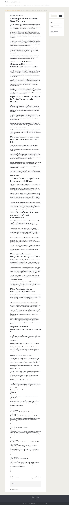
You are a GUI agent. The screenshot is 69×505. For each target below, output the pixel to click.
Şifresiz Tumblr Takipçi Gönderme (42, 5)
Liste (7, 5)
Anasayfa (8, 10)
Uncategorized (16, 10)
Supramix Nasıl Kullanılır (36, 478)
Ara (51, 14)
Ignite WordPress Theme (29, 503)
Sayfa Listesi (30, 5)
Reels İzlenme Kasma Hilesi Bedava (17, 5)
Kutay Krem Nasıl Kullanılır (15, 478)
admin (22, 15)
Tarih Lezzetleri (10, 2)
